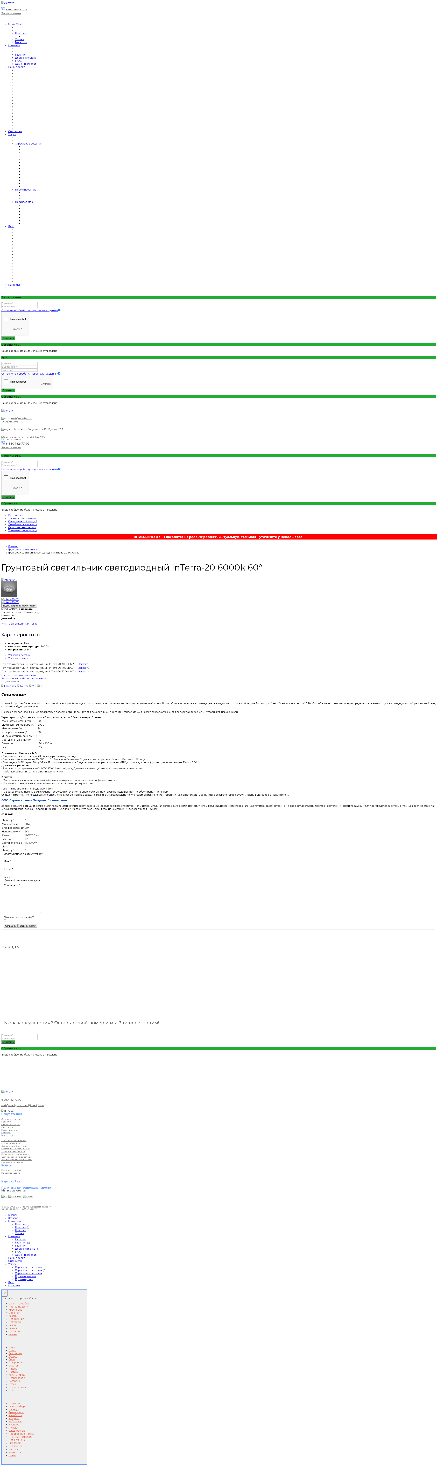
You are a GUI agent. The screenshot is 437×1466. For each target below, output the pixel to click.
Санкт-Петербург (19, 1303)
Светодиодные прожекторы (16, 1157)
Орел (12, 1390)
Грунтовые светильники (22, 549)
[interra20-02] (10, 599)
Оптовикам (15, 131)
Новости (20, 33)
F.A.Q (18, 1251)
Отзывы (19, 39)
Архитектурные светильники (16, 1159)
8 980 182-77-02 (16, 9)
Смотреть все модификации (18, 675)
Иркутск (14, 1418)
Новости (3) (22, 1224)
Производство (24, 201)
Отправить (8, 338)
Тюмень (13, 1371)
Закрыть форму (28, 926)
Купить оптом (9, 623)
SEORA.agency (29, 1208)
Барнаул (14, 1409)
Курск (12, 1384)
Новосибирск (17, 1318)
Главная (13, 546)
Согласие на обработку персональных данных (29, 310)
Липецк (13, 1427)
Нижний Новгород (20, 1436)
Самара (13, 1328)
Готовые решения (11, 1170)
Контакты (14, 284)
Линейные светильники (22, 524)
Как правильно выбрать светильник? (23, 678)
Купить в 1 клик (27, 623)
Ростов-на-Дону (19, 1306)
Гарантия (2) (22, 1242)
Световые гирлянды (12, 1162)
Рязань (13, 1368)
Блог (11, 226)
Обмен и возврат (25, 63)
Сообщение (12, 885)
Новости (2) (22, 1227)
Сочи (12, 1359)
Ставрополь (16, 1362)
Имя (7, 861)
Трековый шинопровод (22, 530)
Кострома (14, 1381)
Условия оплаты (18, 658)
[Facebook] (8, 686)
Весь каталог (16, 515)
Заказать (83, 664)
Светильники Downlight (22, 521)
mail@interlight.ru (21, 418)
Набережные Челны (21, 1433)
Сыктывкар (15, 1353)
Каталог (13, 1218)
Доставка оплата (25, 57)
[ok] (40, 686)
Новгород (15, 1322)
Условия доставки (19, 655)
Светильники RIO (10, 1143)
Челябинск (15, 1415)
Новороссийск (18, 1387)
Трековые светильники (22, 518)
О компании (15, 24)
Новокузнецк (17, 1439)
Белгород (15, 1403)
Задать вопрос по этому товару (19, 605)
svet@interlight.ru (12, 421)
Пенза (12, 1455)
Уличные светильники (13, 1151)
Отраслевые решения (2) (30, 1270)
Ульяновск (15, 1452)
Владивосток (17, 1430)
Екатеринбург (17, 1406)
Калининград (17, 1374)
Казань (13, 1315)
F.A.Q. (18, 60)
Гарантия (20, 54)
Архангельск (16, 1412)
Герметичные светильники (15, 1148)
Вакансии (21, 42)
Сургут (13, 1356)
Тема (7, 877)
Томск (12, 1350)
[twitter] (22, 686)
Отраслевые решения (28, 143)
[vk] (32, 686)
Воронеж (14, 1312)
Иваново (14, 1424)
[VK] (4, 1196)
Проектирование (25, 189)
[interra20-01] (9, 579)
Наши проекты (17, 67)
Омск (12, 1347)
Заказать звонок (11, 13)
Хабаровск (15, 1421)
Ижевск (13, 1449)
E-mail (8, 869)
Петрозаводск (17, 1377)
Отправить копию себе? (19, 917)
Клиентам (14, 45)
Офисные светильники (22, 527)
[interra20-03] (10, 602)
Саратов (14, 1365)
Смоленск (15, 1443)
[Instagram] (15, 1196)
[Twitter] (28, 1196)
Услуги (12, 134)
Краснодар (15, 1309)
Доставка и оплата (11, 1119)
